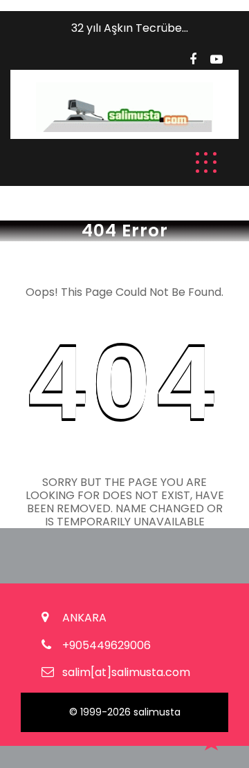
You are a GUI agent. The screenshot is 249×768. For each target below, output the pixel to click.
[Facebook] (193, 59)
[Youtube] (216, 59)
